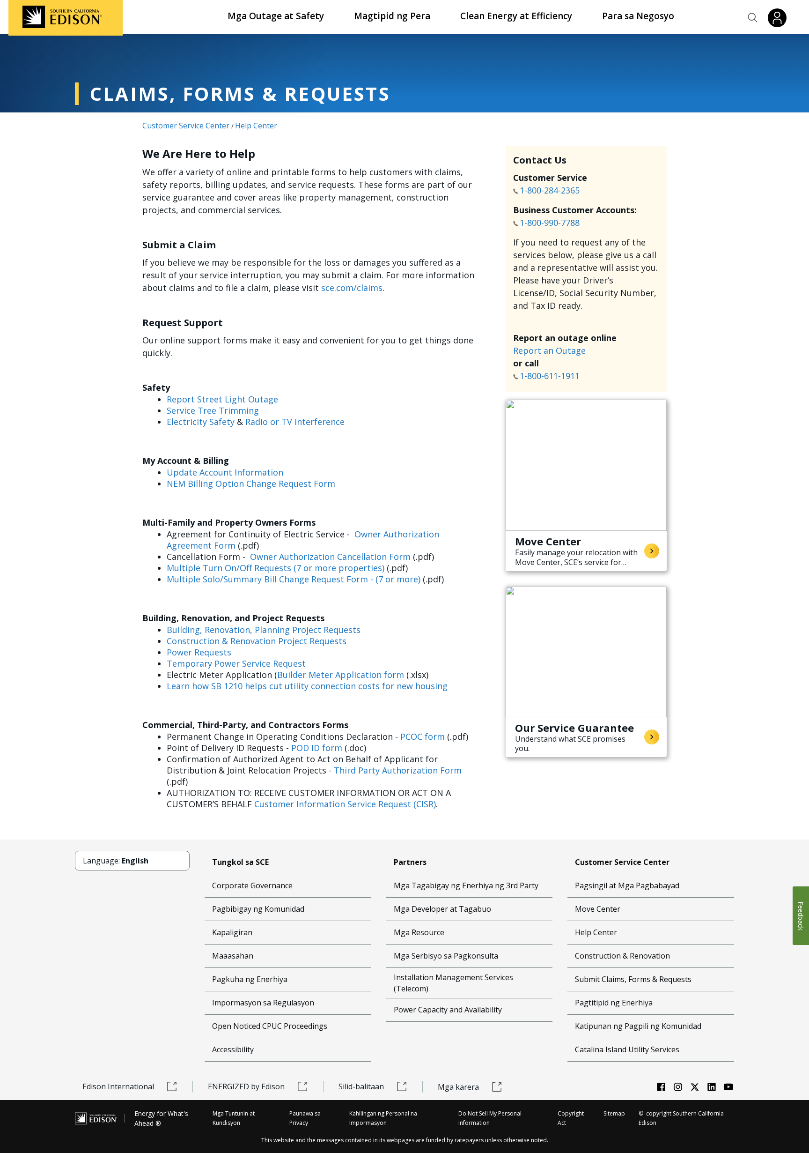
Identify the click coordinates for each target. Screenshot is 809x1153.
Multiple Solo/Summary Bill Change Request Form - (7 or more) (293, 579)
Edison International (118, 1086)
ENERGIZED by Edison (246, 1086)
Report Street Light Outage (222, 399)
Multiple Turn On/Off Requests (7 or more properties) (275, 567)
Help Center (256, 125)
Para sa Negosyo (638, 16)
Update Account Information (225, 472)
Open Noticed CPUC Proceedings (269, 1026)
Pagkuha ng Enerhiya (249, 979)
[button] (752, 17)
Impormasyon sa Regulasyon (263, 1002)
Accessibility (233, 1049)
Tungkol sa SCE (240, 862)
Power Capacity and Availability (448, 1009)
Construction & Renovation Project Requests (256, 641)
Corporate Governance (252, 885)
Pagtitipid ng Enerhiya (614, 1002)
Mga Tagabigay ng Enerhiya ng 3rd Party (466, 885)
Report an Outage (549, 350)
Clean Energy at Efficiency (516, 16)
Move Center (597, 909)
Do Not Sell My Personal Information (490, 1118)
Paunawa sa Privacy (305, 1118)
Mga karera (458, 1087)
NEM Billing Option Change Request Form (251, 483)
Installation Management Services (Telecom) (453, 983)
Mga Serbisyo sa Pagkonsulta (446, 956)
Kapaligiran (232, 932)
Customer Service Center (185, 125)
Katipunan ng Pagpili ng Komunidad (638, 1026)
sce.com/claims (351, 287)
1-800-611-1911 (551, 375)
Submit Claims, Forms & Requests (633, 979)
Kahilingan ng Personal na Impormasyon (383, 1118)
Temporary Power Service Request (236, 663)
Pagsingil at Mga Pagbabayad (627, 885)
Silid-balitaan (361, 1086)
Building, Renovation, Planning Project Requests (263, 629)
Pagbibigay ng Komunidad (258, 909)
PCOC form (422, 736)
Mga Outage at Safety (276, 16)
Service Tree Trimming (213, 410)
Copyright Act (571, 1118)
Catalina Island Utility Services (627, 1049)
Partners (410, 862)
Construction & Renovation (622, 956)
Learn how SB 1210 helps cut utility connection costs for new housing (307, 686)
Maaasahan (232, 956)
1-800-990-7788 (550, 222)
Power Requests (199, 652)
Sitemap (614, 1113)
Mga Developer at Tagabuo (442, 909)
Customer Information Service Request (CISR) (345, 804)
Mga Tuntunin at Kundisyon (234, 1118)
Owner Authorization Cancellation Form (330, 556)
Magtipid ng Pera (392, 16)
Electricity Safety (201, 421)
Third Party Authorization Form (398, 770)
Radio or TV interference (295, 421)
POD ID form (316, 747)
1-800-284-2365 (551, 190)
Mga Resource (419, 932)
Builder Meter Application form (340, 674)
